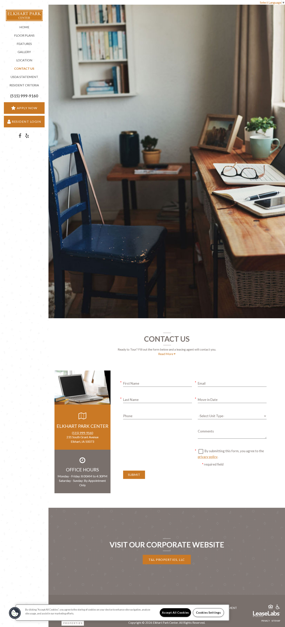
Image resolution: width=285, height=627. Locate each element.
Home (24, 27)
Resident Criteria (24, 85)
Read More (166, 354)
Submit (134, 474)
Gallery (24, 52)
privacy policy (208, 457)
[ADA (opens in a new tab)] (278, 607)
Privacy (265, 620)
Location (24, 60)
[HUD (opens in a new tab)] (270, 607)
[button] (24, 95)
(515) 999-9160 (82, 433)
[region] (122, 612)
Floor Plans (24, 35)
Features (24, 43)
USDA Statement (24, 77)
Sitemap (275, 620)
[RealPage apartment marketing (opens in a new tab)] (260, 614)
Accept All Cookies (175, 612)
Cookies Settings (208, 612)
